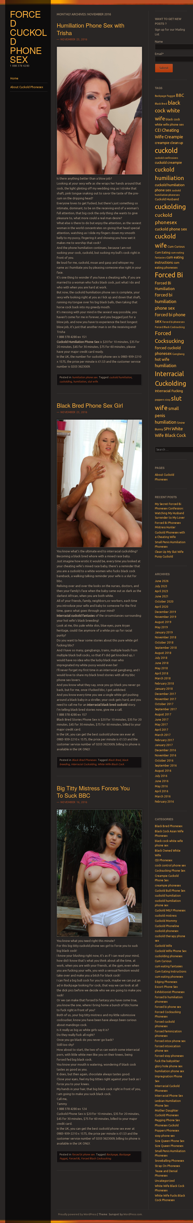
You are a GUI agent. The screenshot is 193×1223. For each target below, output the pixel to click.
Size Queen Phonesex (169, 1145)
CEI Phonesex (163, 860)
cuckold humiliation (120, 377)
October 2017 (164, 704)
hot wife (162, 359)
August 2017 (163, 714)
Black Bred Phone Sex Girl (90, 405)
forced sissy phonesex (169, 1055)
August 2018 (163, 652)
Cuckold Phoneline (167, 926)
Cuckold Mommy (166, 920)
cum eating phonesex (169, 976)
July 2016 (161, 775)
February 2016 (164, 801)
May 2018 (161, 668)
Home (14, 78)
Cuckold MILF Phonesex (170, 910)
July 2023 (161, 586)
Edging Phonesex (166, 981)
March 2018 (163, 678)
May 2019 (161, 627)
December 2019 (165, 611)
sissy (167, 399)
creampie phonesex (168, 885)
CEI (158, 130)
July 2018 (161, 657)
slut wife (93, 381)
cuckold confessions (166, 157)
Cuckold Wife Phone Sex (170, 950)
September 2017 (166, 709)
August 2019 (163, 622)
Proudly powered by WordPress (77, 1214)
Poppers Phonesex (167, 1130)
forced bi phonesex (173, 321)
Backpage (112, 1154)
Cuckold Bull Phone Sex (170, 890)
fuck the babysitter (167, 1061)
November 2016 (165, 755)
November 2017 (165, 699)
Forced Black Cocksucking (96, 1158)
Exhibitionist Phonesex (170, 991)
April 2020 (161, 606)
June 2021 (162, 596)
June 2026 (162, 581)
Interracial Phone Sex (169, 1095)
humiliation (79, 381)
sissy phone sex (165, 1135)
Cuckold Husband (167, 199)
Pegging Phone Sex (167, 1120)
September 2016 (166, 765)
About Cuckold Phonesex (26, 87)
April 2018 (161, 673)
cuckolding (66, 381)
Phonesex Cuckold (167, 1125)
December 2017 (165, 693)
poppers (159, 399)
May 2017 (161, 724)
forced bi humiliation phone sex (165, 301)
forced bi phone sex (83, 1154)
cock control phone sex (170, 865)
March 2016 (163, 796)
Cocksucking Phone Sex (170, 870)
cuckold (166, 150)
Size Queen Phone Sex (169, 1140)
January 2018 (164, 688)
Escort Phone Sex (166, 986)
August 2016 (163, 770)
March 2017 (163, 734)
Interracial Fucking (169, 391)
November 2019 (165, 616)
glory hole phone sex (168, 1066)
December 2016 (165, 750)
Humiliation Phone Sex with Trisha (90, 29)
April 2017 (161, 729)
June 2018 (162, 663)
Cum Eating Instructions (170, 971)
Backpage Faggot (165, 95)
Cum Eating (162, 252)
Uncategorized (165, 1180)
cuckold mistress (166, 915)
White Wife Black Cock (111, 764)
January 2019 (164, 632)
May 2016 (161, 786)
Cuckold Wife (163, 945)
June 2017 (162, 719)
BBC (180, 95)
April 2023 (161, 591)
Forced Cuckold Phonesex (28, 36)
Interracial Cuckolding (83, 764)
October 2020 (164, 601)
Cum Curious (176, 246)
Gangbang (178, 354)
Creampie (174, 136)
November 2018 (165, 637)
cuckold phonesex (166, 930)
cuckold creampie (168, 162)
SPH (167, 429)
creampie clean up (169, 143)
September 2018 (166, 647)
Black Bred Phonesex (84, 760)
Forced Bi (74, 1158)
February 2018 (164, 683)
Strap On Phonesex (167, 1165)
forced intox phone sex (170, 1040)
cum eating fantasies (168, 966)
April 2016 (161, 791)
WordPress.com (132, 1214)
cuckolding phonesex (168, 956)
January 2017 (164, 745)
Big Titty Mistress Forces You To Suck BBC (93, 791)
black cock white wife (167, 110)
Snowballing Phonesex (169, 1160)
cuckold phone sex (171, 229)
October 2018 (164, 642)
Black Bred (114, 760)
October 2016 (164, 760)
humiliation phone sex (84, 377)
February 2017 (164, 740)
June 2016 (162, 781)
